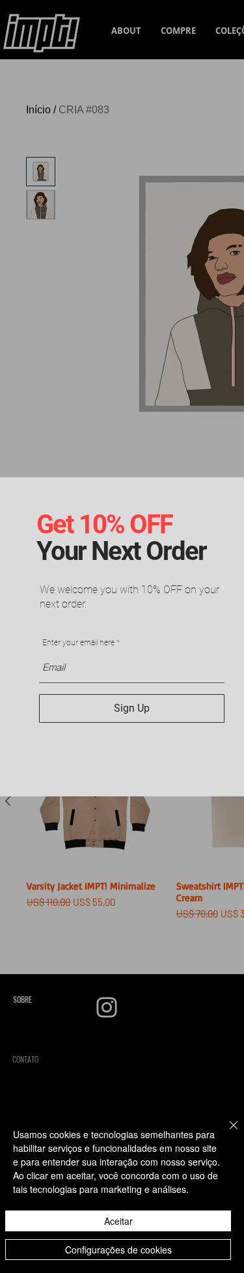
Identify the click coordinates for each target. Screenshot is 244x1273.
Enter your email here (78, 643)
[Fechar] (225, 1133)
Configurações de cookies (118, 1249)
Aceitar (118, 1220)
